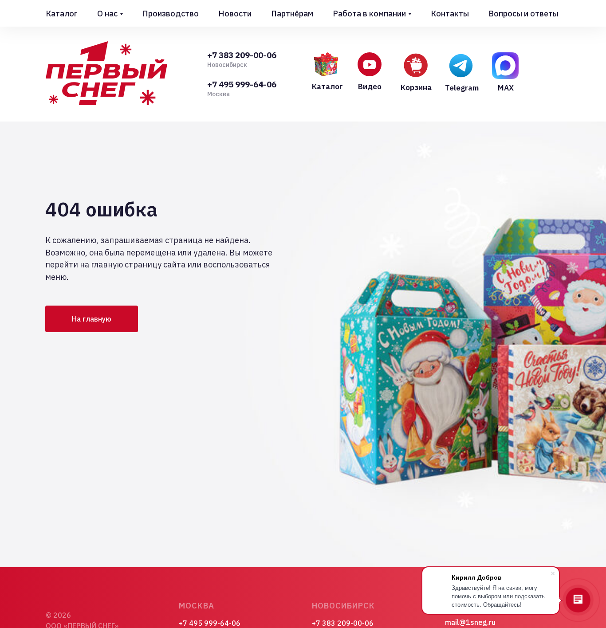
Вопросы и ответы (523, 13)
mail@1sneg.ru (470, 622)
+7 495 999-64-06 (241, 84)
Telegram (462, 88)
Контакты (450, 13)
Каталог (62, 13)
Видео (370, 86)
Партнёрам (292, 13)
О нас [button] (107, 13)
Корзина (416, 87)
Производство (170, 13)
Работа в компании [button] (369, 13)
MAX (506, 88)
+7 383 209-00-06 (241, 55)
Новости (235, 13)
